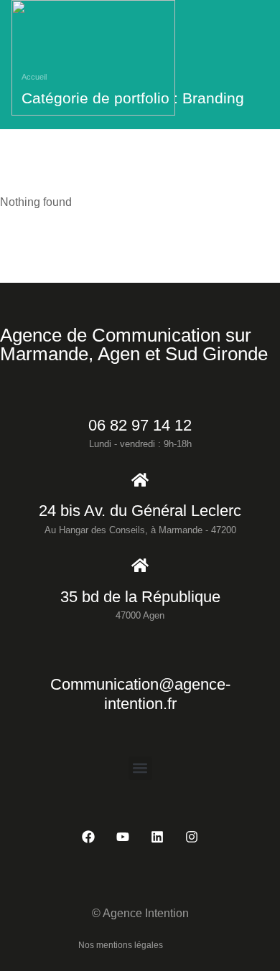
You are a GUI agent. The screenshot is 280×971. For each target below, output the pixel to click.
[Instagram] (191, 836)
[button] (140, 768)
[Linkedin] (157, 836)
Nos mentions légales (120, 945)
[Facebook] (88, 836)
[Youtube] (122, 836)
